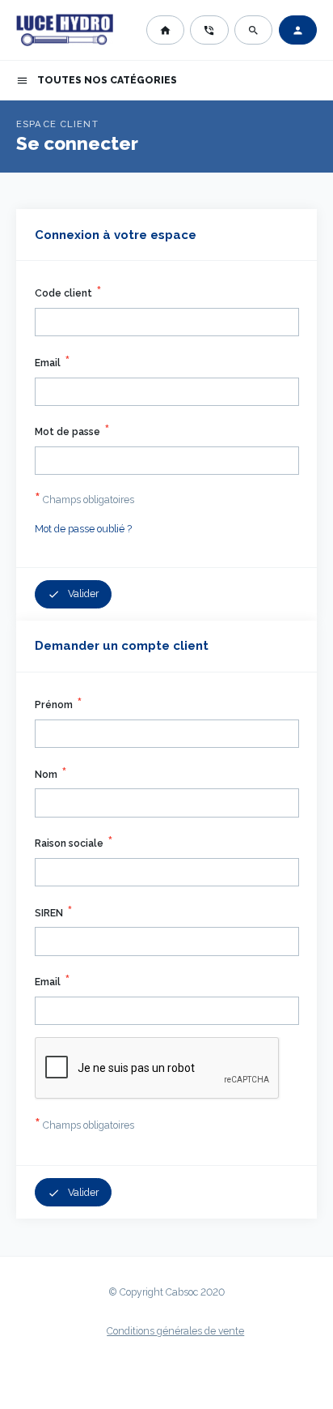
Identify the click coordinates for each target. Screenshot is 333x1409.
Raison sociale (69, 843)
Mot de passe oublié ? (83, 529)
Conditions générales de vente (175, 1331)
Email (48, 363)
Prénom (54, 705)
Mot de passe (67, 432)
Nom (46, 774)
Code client (63, 293)
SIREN (49, 913)
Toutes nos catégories (96, 81)
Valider (73, 594)
